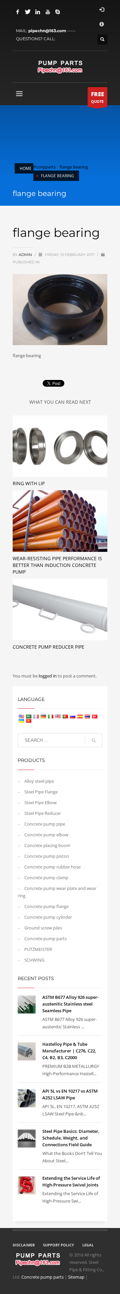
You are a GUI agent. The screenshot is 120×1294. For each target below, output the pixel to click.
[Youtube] (48, 12)
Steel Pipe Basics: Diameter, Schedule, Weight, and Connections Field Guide (71, 1138)
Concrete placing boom (47, 845)
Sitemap (76, 1277)
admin (26, 254)
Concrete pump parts (45, 938)
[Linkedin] (38, 12)
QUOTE (97, 97)
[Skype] (58, 12)
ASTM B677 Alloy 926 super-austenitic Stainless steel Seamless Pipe (70, 1004)
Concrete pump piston (46, 856)
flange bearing (74, 167)
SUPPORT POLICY (58, 1244)
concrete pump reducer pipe (48, 647)
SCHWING (34, 960)
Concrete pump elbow (46, 835)
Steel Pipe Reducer (42, 813)
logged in (48, 676)
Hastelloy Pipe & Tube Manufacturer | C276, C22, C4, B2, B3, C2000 (69, 1050)
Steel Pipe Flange (41, 792)
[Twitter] (28, 12)
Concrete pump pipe (44, 824)
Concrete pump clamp (46, 878)
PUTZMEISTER (38, 949)
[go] (93, 740)
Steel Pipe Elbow (40, 802)
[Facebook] (18, 12)
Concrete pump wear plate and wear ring (57, 892)
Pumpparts (44, 167)
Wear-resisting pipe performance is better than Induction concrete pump (57, 565)
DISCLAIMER (24, 1244)
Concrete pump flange (46, 906)
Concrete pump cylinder (48, 917)
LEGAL (88, 1244)
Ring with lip (29, 483)
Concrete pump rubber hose (52, 867)
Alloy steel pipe (39, 781)
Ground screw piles (43, 928)
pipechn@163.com (47, 30)
